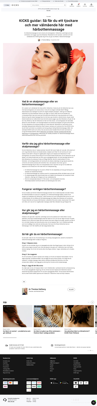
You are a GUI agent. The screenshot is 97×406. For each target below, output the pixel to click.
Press (75, 369)
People (51, 365)
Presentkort (6, 367)
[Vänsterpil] (88, 350)
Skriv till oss (11, 401)
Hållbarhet (52, 361)
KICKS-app (76, 372)
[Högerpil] (93, 350)
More (51, 371)
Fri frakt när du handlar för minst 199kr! (29, 1)
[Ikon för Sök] (65, 5)
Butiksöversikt (77, 365)
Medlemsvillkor (30, 365)
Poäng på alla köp (46, 1)
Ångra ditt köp (6, 372)
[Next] (92, 302)
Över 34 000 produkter (73, 1)
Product (52, 369)
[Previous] (88, 302)
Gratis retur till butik (59, 1)
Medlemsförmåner (31, 363)
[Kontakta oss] (93, 402)
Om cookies (6, 365)
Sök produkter (35, 5)
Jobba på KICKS (77, 367)
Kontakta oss (6, 361)
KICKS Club (29, 361)
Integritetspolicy (78, 371)
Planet (51, 367)
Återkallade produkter (8, 371)
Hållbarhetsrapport (54, 363)
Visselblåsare (77, 363)
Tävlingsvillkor (6, 369)
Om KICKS (76, 361)
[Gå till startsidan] (15, 5)
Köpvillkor (5, 363)
